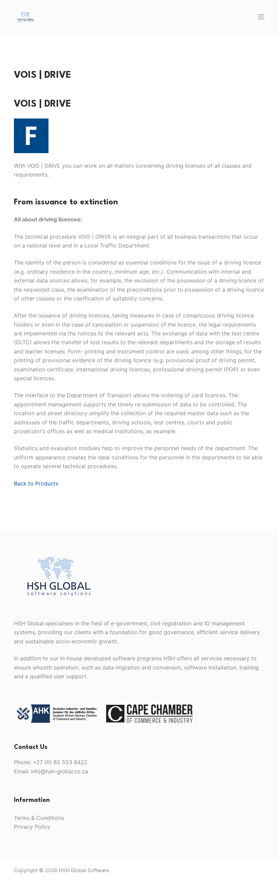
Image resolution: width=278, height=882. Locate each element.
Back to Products (36, 483)
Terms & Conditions (39, 817)
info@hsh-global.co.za (59, 771)
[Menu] (261, 17)
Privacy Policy (32, 826)
